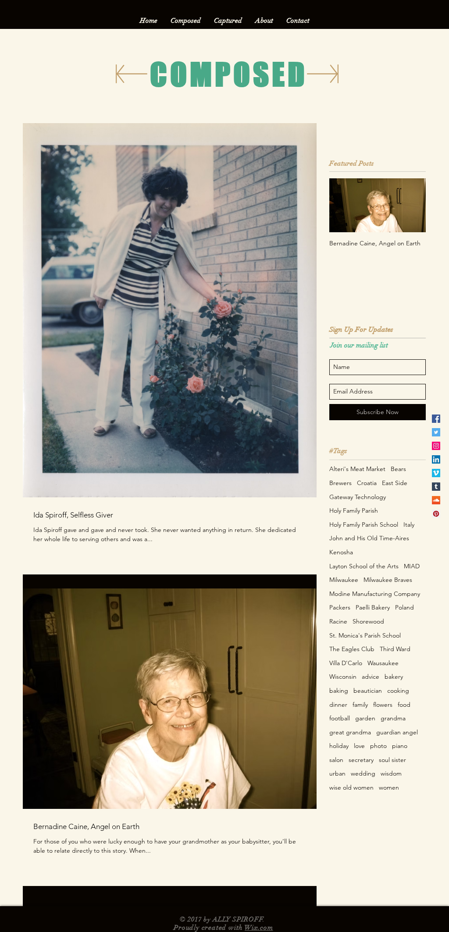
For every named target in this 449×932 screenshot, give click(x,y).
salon (336, 760)
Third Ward (395, 649)
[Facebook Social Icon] (436, 419)
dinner (338, 705)
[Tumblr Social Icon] (436, 486)
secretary (361, 760)
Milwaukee (343, 580)
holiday (339, 746)
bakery (394, 676)
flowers (382, 705)
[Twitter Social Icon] (436, 432)
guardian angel (397, 732)
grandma (393, 718)
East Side (394, 483)
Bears (398, 469)
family (360, 705)
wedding (363, 773)
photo (378, 746)
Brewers (340, 483)
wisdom (391, 773)
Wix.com (259, 927)
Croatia (367, 483)
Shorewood (368, 621)
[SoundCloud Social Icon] (436, 500)
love (359, 746)
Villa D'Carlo (345, 663)
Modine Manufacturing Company (374, 594)
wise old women (351, 787)
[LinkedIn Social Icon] (436, 459)
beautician (367, 691)
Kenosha (341, 552)
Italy (408, 524)
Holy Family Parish (353, 510)
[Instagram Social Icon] (436, 446)
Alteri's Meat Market (357, 469)
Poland (404, 607)
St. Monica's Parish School (365, 635)
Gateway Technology (357, 497)
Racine (338, 621)
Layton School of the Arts (364, 566)
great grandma (350, 732)
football (339, 718)
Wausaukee (383, 663)
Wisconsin (342, 676)
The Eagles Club (351, 649)
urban (337, 773)
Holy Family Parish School (363, 524)
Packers (339, 607)
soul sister (392, 760)
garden (365, 718)
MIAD (412, 566)
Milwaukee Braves (387, 580)
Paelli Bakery (373, 607)
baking (338, 691)
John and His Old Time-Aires (369, 538)
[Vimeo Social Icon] (436, 473)
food (404, 705)
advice (370, 676)
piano (399, 746)
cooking (398, 691)
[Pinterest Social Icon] (436, 514)
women (389, 787)
